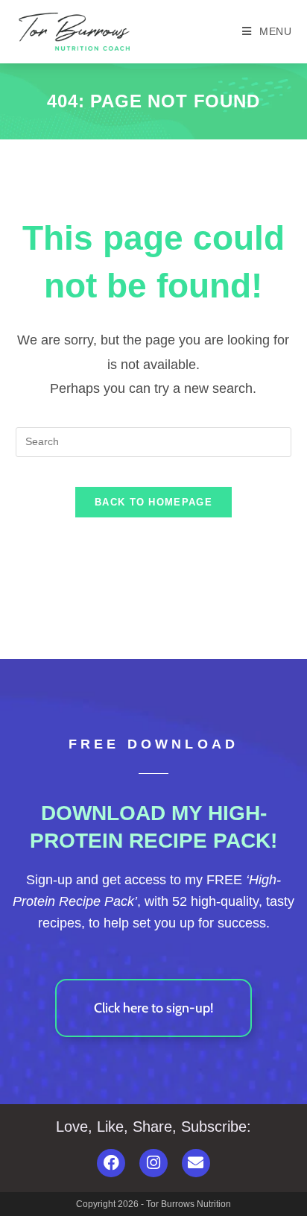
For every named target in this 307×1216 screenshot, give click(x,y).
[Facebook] (111, 1163)
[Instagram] (153, 1163)
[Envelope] (196, 1163)
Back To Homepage (153, 502)
